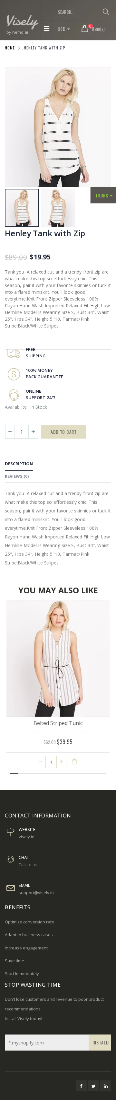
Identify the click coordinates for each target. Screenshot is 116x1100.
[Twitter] (93, 1085)
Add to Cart (64, 431)
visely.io (26, 837)
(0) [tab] (17, 476)
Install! (101, 1042)
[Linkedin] (105, 1085)
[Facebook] (81, 1085)
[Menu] (46, 28)
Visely (21, 20)
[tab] (19, 464)
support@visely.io (36, 892)
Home (10, 47)
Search (106, 12)
